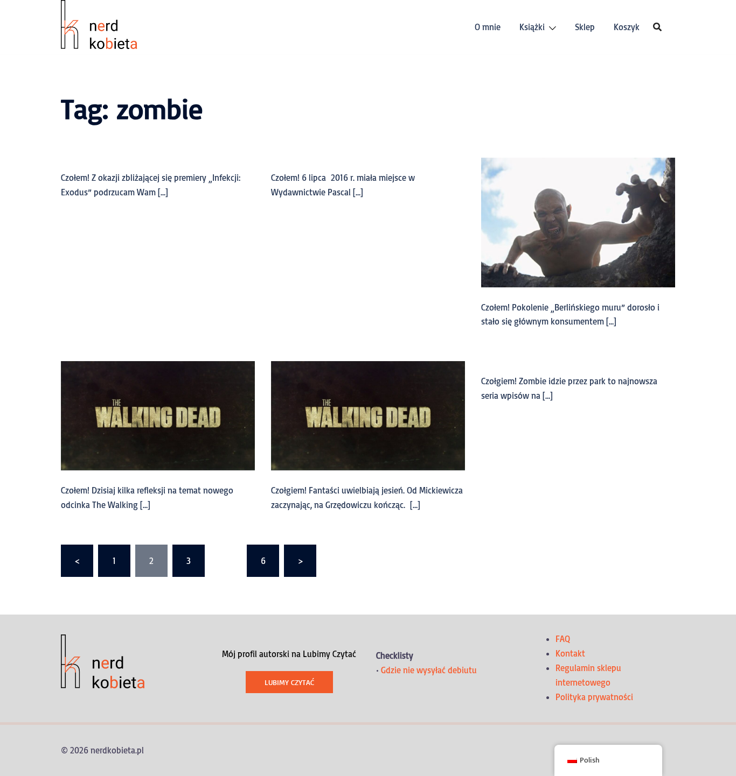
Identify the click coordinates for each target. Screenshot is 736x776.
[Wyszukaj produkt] (657, 27)
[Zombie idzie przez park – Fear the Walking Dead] (368, 415)
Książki (532, 27)
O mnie (488, 27)
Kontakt (570, 653)
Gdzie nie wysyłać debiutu (429, 670)
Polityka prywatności (594, 697)
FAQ (563, 638)
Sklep (585, 27)
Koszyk (627, 27)
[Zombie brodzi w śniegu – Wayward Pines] (578, 221)
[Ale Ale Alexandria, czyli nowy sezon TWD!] (158, 415)
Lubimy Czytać (289, 682)
